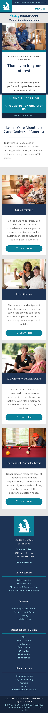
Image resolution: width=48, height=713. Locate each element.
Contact (24, 686)
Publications (24, 644)
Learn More (25, 248)
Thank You (27, 115)
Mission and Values (24, 676)
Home (16, 115)
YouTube (25, 658)
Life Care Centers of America (30, 2)
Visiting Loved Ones (24, 612)
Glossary (24, 615)
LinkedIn (25, 654)
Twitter (25, 651)
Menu (40, 9)
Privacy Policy (13, 705)
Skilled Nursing (24, 209)
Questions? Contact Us (25, 108)
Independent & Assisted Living (24, 463)
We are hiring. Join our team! (24, 20)
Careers (24, 683)
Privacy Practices (33, 705)
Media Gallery (24, 640)
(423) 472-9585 (24, 562)
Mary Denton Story (24, 679)
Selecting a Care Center (24, 609)
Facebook (25, 647)
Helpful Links (24, 619)
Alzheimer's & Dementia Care (24, 378)
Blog (24, 637)
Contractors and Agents (24, 690)
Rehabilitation (24, 294)
